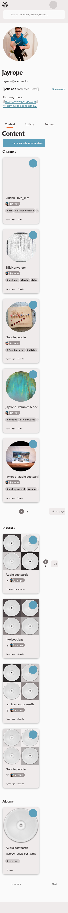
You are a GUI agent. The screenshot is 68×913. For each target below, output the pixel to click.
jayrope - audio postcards (21, 853)
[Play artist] (33, 163)
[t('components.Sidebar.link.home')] (5, 5)
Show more (58, 89)
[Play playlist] (33, 540)
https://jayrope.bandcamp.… (20, 105)
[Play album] (33, 813)
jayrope (14, 203)
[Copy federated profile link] (33, 81)
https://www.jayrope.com (20, 101)
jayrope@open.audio (15, 81)
